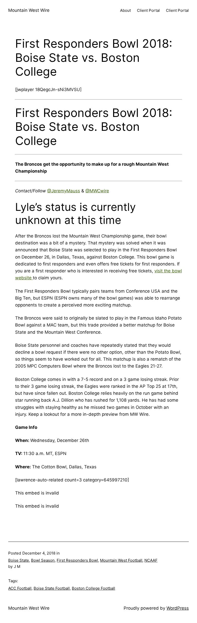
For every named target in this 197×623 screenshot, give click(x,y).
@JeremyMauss (63, 190)
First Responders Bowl (77, 560)
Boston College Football (93, 588)
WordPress (177, 608)
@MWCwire (97, 190)
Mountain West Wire (29, 10)
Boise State (18, 560)
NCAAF (150, 560)
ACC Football (20, 588)
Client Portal (148, 10)
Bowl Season (43, 560)
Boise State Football (52, 588)
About (125, 10)
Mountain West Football (121, 560)
